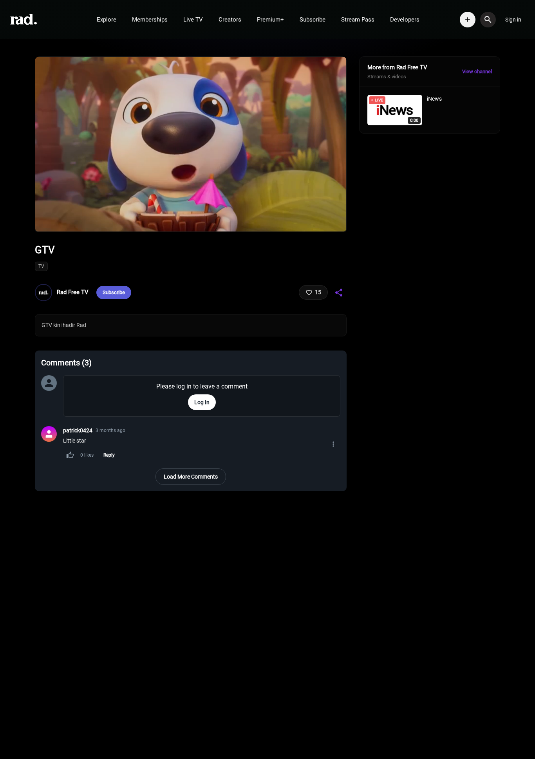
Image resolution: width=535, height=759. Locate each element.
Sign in (513, 19)
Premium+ (270, 19)
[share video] (339, 292)
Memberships (150, 19)
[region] (191, 144)
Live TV (193, 19)
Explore (106, 19)
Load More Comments (191, 476)
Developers (404, 19)
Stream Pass (357, 19)
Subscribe (312, 19)
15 (318, 292)
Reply (109, 455)
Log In (202, 402)
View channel (477, 71)
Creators (230, 19)
